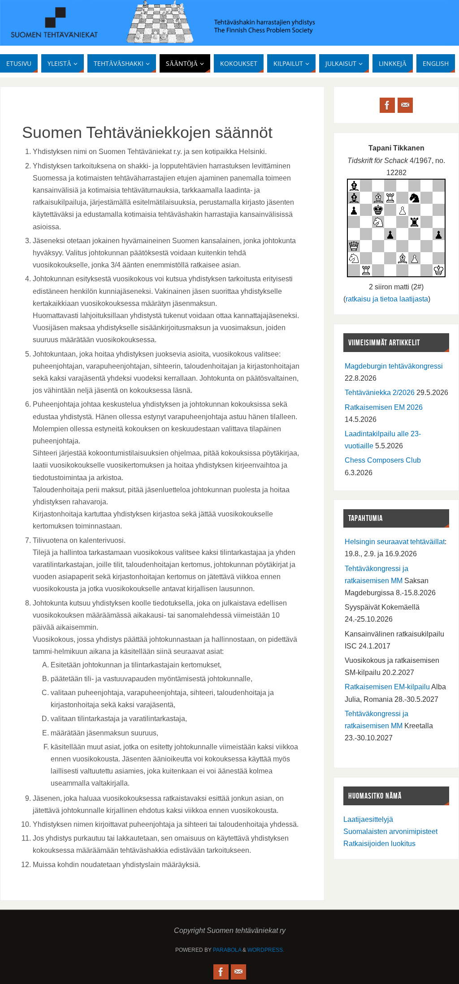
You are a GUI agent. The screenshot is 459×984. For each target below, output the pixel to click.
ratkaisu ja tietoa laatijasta (387, 299)
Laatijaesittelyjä (368, 819)
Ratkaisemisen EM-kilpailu (387, 687)
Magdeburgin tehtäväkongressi (394, 366)
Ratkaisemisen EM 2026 (384, 407)
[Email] (405, 105)
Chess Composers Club (383, 460)
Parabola (227, 950)
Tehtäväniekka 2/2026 (380, 392)
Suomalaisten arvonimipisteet (390, 831)
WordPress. (265, 950)
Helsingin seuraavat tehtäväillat (395, 542)
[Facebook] (387, 105)
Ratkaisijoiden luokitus (379, 843)
